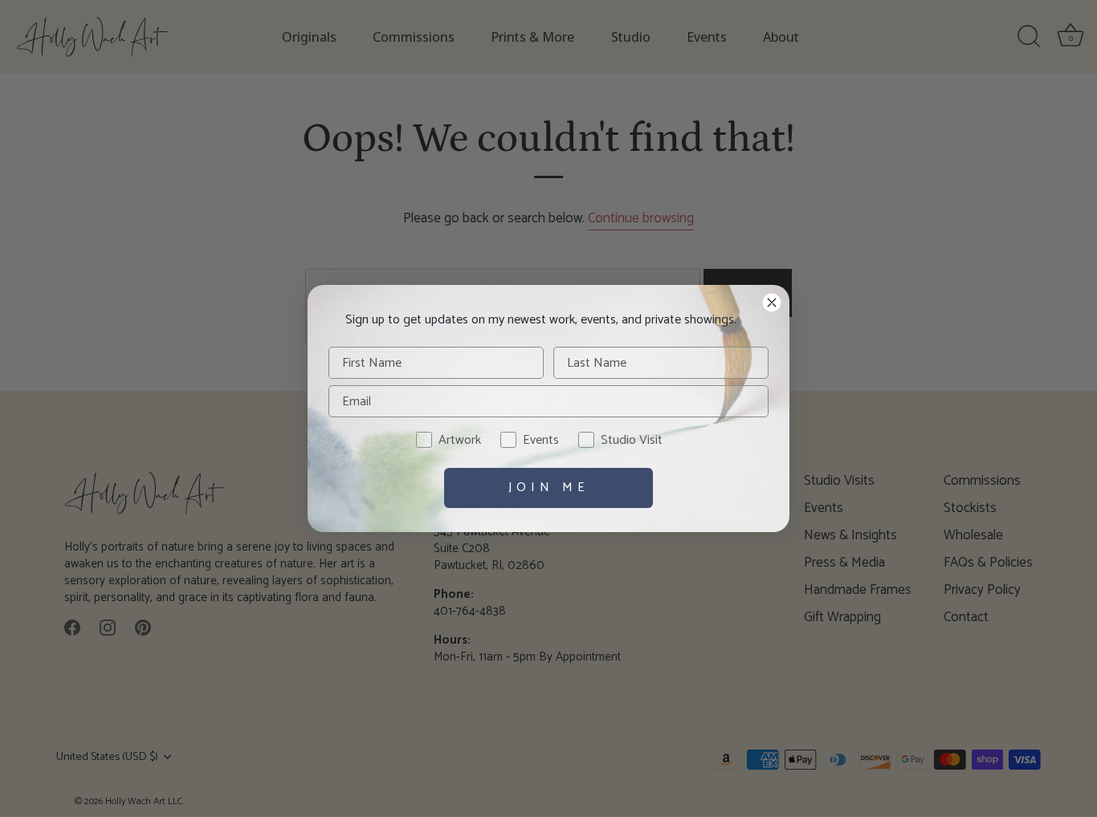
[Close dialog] (771, 302)
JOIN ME (548, 487)
